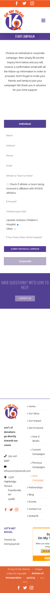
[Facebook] (5, 509)
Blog (31, 494)
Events (32, 501)
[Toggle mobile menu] (43, 20)
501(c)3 (31, 577)
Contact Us (35, 508)
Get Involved (36, 427)
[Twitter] (11, 509)
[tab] (25, 124)
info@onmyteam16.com (17, 471)
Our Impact (35, 420)
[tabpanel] (25, 193)
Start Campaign (37, 478)
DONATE (34, 516)
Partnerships (36, 487)
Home (32, 406)
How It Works (35, 438)
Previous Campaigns (37, 464)
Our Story (34, 413)
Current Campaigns (37, 451)
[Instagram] (16, 509)
